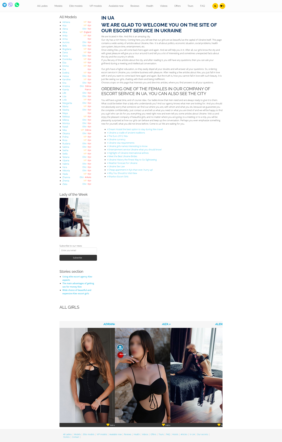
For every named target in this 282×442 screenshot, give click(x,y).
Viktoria (66, 170)
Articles (184, 434)
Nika (64, 130)
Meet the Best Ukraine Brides (122, 156)
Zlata (64, 183)
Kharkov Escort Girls (118, 176)
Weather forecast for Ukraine (122, 163)
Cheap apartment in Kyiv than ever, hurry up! (130, 169)
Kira (64, 82)
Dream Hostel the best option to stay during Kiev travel (135, 129)
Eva (64, 69)
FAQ (202, 6)
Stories (66, 437)
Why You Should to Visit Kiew (122, 173)
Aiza (64, 25)
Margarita (67, 103)
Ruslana (66, 143)
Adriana (66, 22)
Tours (190, 6)
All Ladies (42, 6)
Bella (64, 45)
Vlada (65, 173)
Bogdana (66, 49)
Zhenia (65, 180)
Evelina (65, 72)
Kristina (66, 86)
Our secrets (202, 434)
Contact (75, 437)
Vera (64, 167)
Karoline (66, 79)
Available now (116, 6)
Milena (65, 119)
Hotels (175, 434)
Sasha (65, 150)
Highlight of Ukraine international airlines (128, 152)
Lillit (64, 92)
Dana (65, 52)
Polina (65, 136)
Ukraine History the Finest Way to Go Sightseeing (132, 159)
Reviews (134, 6)
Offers (177, 6)
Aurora (65, 42)
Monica (66, 123)
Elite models (76, 6)
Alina (64, 32)
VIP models (95, 6)
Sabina (65, 146)
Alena (65, 28)
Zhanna (66, 177)
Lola (64, 99)
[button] (215, 6)
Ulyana (65, 160)
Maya (65, 113)
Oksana (66, 133)
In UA (192, 434)
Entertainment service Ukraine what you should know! (135, 149)
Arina (65, 38)
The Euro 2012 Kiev (118, 136)
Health (149, 6)
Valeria (65, 163)
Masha (65, 109)
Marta (65, 106)
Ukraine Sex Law (116, 166)
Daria (65, 55)
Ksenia (65, 89)
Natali (65, 126)
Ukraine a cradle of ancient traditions (126, 132)
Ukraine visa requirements (121, 142)
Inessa (65, 76)
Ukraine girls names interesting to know (127, 146)
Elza (64, 62)
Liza (64, 96)
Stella (65, 153)
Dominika (67, 59)
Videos (163, 6)
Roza (64, 140)
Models (58, 6)
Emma (65, 65)
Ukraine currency (116, 139)
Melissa (66, 116)
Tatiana (65, 156)
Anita (64, 35)
